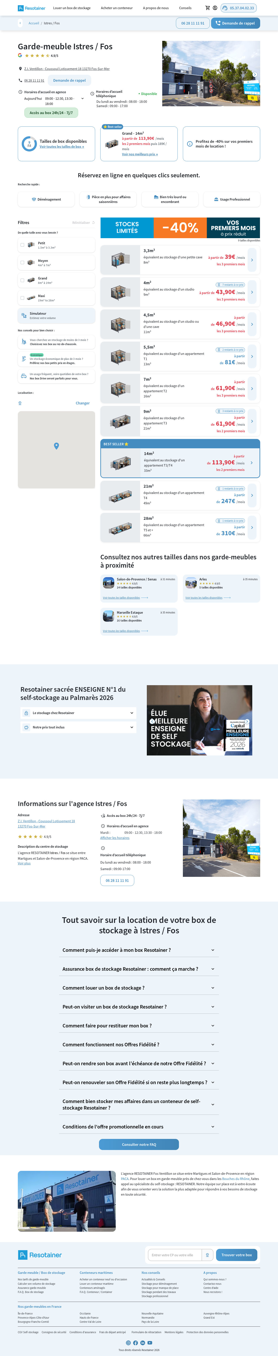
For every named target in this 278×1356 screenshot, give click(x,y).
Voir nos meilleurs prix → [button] (140, 154)
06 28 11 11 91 (192, 23)
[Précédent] (152, 721)
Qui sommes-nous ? (215, 1279)
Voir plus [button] (24, 863)
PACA (125, 1179)
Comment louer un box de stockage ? (104, 987)
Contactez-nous (212, 1283)
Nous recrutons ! (213, 1292)
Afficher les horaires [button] (114, 838)
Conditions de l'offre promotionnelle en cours (113, 1126)
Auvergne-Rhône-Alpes (216, 1313)
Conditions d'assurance (83, 1332)
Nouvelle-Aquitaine (152, 1313)
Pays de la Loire (150, 1321)
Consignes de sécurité (54, 1332)
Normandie (148, 1317)
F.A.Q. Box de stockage (31, 1292)
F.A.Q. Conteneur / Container (96, 1292)
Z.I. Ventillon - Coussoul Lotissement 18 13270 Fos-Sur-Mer (67, 68)
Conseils (185, 8)
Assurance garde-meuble (32, 1288)
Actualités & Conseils (153, 1279)
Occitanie (85, 1313)
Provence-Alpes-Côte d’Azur (33, 1317)
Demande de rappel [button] (235, 23)
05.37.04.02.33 (238, 8)
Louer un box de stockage (72, 8)
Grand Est (209, 1317)
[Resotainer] (31, 7)
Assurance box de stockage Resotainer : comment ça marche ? (130, 968)
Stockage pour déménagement (159, 1283)
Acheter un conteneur (117, 8)
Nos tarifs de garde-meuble (33, 1279)
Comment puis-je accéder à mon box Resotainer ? (117, 950)
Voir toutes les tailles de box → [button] (62, 146)
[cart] (208, 8)
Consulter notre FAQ (139, 1144)
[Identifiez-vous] (216, 8)
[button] (252, 260)
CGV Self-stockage (28, 1332)
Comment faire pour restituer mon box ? (107, 1025)
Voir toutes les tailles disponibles (121, 597)
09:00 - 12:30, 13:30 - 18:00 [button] (65, 101)
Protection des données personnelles (207, 1332)
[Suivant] (255, 74)
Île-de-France (25, 1313)
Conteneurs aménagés (92, 1288)
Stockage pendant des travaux (159, 1292)
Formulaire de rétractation (147, 1332)
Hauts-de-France (89, 1317)
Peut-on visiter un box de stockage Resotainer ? (115, 1006)
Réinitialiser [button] (83, 222)
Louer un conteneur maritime (96, 1283)
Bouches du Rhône (236, 1179)
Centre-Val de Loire (90, 1321)
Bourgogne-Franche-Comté (33, 1321)
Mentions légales (174, 1332)
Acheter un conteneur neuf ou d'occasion (103, 1279)
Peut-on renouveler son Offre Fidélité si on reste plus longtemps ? (135, 1082)
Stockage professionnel (155, 1296)
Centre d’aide (211, 1288)
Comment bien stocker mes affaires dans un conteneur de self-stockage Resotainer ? (131, 1104)
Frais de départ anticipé (112, 1332)
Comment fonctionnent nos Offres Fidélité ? (111, 1044)
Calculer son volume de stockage (36, 1283)
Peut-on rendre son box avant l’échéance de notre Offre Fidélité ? (134, 1063)
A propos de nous (156, 8)
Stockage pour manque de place (160, 1288)
